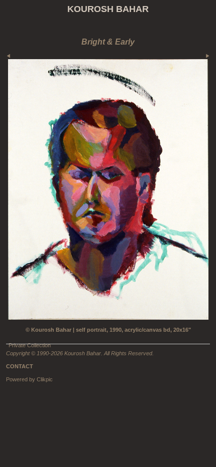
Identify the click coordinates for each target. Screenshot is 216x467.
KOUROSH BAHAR (108, 9)
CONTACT (19, 366)
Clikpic (45, 379)
